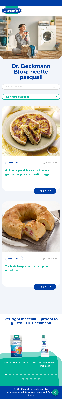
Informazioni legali (14, 392)
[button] (6, 374)
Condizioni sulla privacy (35, 392)
